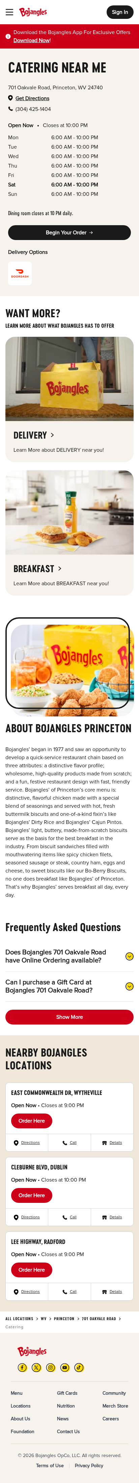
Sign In (120, 12)
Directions (30, 1142)
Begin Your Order (66, 232)
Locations (21, 1406)
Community (114, 1393)
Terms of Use (50, 1466)
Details (116, 1142)
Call (73, 1142)
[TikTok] (79, 1367)
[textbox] (73, 36)
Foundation (22, 1431)
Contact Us (68, 1431)
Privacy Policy (89, 1466)
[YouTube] (65, 1367)
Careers (111, 1419)
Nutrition (66, 1406)
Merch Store (115, 1406)
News (63, 1419)
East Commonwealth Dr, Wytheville (56, 1092)
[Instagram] (51, 1367)
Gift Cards (67, 1393)
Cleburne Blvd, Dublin (39, 1167)
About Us (20, 1419)
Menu (17, 1393)
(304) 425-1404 (33, 109)
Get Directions (32, 98)
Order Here (32, 1121)
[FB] (22, 1367)
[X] (36, 1367)
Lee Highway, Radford (38, 1241)
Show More (69, 1017)
